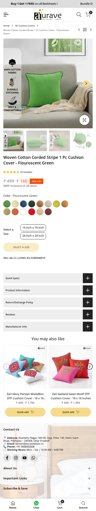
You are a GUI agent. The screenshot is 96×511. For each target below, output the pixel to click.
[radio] (6, 203)
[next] (86, 83)
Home (6, 25)
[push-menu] (6, 14)
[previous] (10, 83)
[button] (11, 172)
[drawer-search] (79, 14)
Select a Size (8, 231)
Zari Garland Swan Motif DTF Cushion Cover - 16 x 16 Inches (71, 396)
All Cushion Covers (25, 25)
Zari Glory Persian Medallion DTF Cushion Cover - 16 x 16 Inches (25, 396)
